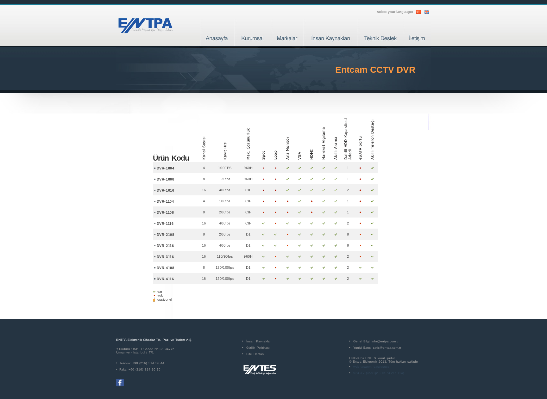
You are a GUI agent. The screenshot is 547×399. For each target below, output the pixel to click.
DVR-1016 (165, 190)
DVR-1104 (165, 201)
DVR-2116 (165, 246)
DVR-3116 (165, 257)
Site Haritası (255, 354)
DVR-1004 (165, 168)
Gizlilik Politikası (257, 347)
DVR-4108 (165, 268)
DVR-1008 (165, 179)
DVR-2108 (165, 234)
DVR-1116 (165, 223)
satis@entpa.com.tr (387, 347)
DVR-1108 (165, 212)
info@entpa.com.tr (385, 341)
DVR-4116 (165, 279)
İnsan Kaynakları (258, 341)
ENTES (370, 358)
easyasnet (381, 366)
